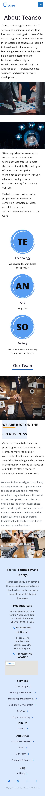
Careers (22, 728)
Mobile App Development (22, 698)
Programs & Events (22, 760)
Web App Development (22, 692)
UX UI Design (22, 686)
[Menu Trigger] (40, 4)
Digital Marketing (22, 717)
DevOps (22, 711)
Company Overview (22, 741)
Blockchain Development (22, 704)
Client (22, 747)
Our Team (22, 753)
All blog (21, 773)
